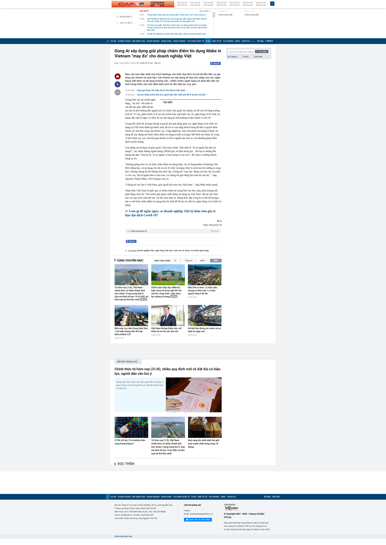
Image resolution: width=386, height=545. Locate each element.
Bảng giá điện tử (126, 17)
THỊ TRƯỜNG (228, 41)
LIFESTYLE (245, 41)
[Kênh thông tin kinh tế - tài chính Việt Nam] (143, 4)
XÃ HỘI (113, 41)
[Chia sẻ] (118, 84)
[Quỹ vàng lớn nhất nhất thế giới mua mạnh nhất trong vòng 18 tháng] (205, 427)
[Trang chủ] (107, 41)
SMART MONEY (179, 41)
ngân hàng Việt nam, (164, 251)
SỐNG (237, 41)
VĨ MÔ (207, 41)
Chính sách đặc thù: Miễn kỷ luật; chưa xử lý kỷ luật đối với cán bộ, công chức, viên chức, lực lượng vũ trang (166, 292)
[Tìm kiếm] (262, 51)
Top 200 (276, 497)
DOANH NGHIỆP (153, 41)
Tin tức (246, 56)
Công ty (233, 56)
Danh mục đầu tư (126, 23)
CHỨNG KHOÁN (124, 41)
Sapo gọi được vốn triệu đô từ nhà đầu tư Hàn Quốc (161, 90)
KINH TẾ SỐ (216, 41)
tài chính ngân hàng (200, 251)
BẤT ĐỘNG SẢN (138, 41)
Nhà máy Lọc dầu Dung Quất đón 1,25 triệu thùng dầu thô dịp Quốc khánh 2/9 (131, 331)
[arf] (173, 234)
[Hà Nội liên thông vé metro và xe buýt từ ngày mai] (204, 315)
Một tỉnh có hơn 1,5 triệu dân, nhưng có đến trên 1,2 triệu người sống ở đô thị (203, 290)
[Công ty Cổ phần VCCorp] (247, 507)
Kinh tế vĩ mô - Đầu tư (150, 63)
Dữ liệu (260, 41)
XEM (216, 260)
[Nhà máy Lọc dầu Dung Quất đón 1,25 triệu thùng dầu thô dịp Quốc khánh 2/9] (131, 315)
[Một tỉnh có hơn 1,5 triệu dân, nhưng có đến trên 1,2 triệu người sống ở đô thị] (204, 274)
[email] (118, 92)
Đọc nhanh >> (205, 11)
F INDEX (269, 41)
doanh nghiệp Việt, (145, 251)
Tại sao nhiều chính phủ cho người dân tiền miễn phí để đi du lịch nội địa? (171, 95)
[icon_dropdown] (272, 4)
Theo (173, 231)
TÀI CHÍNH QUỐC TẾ (195, 41)
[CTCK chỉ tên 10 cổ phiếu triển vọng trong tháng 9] (131, 427)
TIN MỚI (167, 102)
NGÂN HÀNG (166, 41)
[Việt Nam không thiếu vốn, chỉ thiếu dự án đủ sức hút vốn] (168, 315)
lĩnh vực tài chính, (182, 251)
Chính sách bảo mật (123, 536)
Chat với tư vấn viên (199, 520)
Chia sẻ (216, 63)
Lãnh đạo (258, 56)
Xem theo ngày (162, 261)
